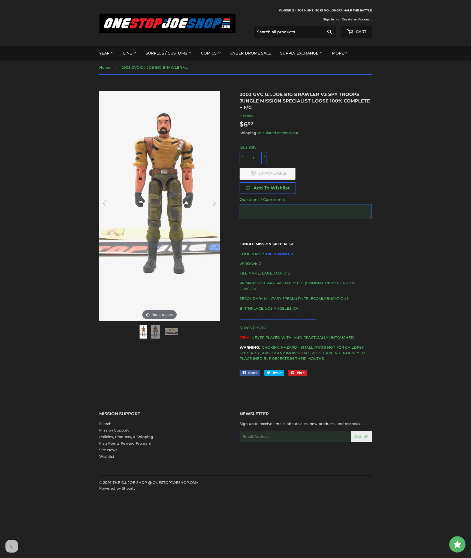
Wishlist (106, 456)
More (338, 53)
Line (128, 53)
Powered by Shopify (117, 488)
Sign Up (361, 437)
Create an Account (357, 19)
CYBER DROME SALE (250, 53)
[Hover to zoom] (159, 205)
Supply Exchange (299, 53)
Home (104, 67)
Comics (209, 53)
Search (105, 423)
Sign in (328, 19)
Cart (360, 31)
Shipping (248, 133)
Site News (108, 450)
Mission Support (114, 430)
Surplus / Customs (167, 53)
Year (105, 53)
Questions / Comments (262, 199)
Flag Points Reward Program (125, 443)
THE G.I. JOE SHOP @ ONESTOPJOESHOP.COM (155, 482)
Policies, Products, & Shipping (126, 437)
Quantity (248, 147)
